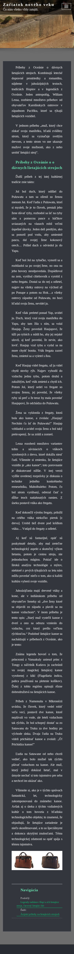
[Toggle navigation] (66, 6)
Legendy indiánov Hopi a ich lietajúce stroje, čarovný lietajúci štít (38, 904)
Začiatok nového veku (28, 4)
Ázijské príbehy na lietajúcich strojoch (40, 914)
